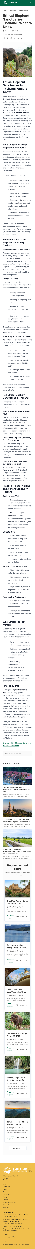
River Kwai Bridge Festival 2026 (12, 1223)
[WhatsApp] (11, 38)
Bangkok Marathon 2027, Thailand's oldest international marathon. (16, 1229)
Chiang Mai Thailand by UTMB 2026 (14, 1226)
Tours (4, 1184)
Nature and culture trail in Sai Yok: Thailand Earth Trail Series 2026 (16, 1215)
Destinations (6, 1186)
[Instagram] (7, 1179)
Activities (13, 10)
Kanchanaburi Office (9, 1237)
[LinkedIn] (14, 38)
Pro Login (6, 1207)
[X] (7, 38)
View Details (20, 916)
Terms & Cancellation (9, 1202)
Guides (5, 10)
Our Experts (6, 1194)
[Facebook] (4, 38)
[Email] (17, 38)
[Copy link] (21, 38)
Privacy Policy (7, 1205)
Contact (5, 1199)
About (5, 1197)
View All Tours (16, 1148)
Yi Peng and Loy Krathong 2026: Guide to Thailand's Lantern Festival (15, 1220)
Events (5, 1192)
